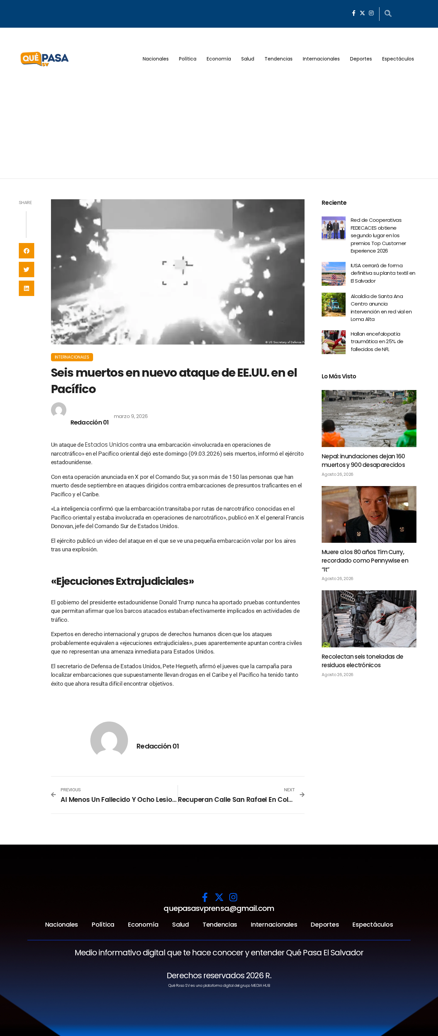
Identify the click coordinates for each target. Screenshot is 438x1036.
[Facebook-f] (354, 13)
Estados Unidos (106, 445)
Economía (219, 58)
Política (187, 58)
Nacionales (156, 58)
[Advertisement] (219, 127)
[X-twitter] (362, 13)
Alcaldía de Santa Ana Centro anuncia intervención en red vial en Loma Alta (381, 308)
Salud (247, 58)
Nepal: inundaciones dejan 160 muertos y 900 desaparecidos (363, 460)
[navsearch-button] (388, 14)
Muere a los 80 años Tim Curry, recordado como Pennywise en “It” (365, 561)
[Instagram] (371, 13)
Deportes (361, 58)
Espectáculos (398, 58)
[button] (26, 250)
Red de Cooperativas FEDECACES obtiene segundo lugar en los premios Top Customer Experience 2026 (378, 235)
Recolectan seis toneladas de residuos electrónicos (362, 661)
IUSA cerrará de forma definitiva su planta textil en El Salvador (383, 273)
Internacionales (321, 58)
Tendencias (279, 58)
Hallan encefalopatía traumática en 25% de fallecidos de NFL (377, 341)
